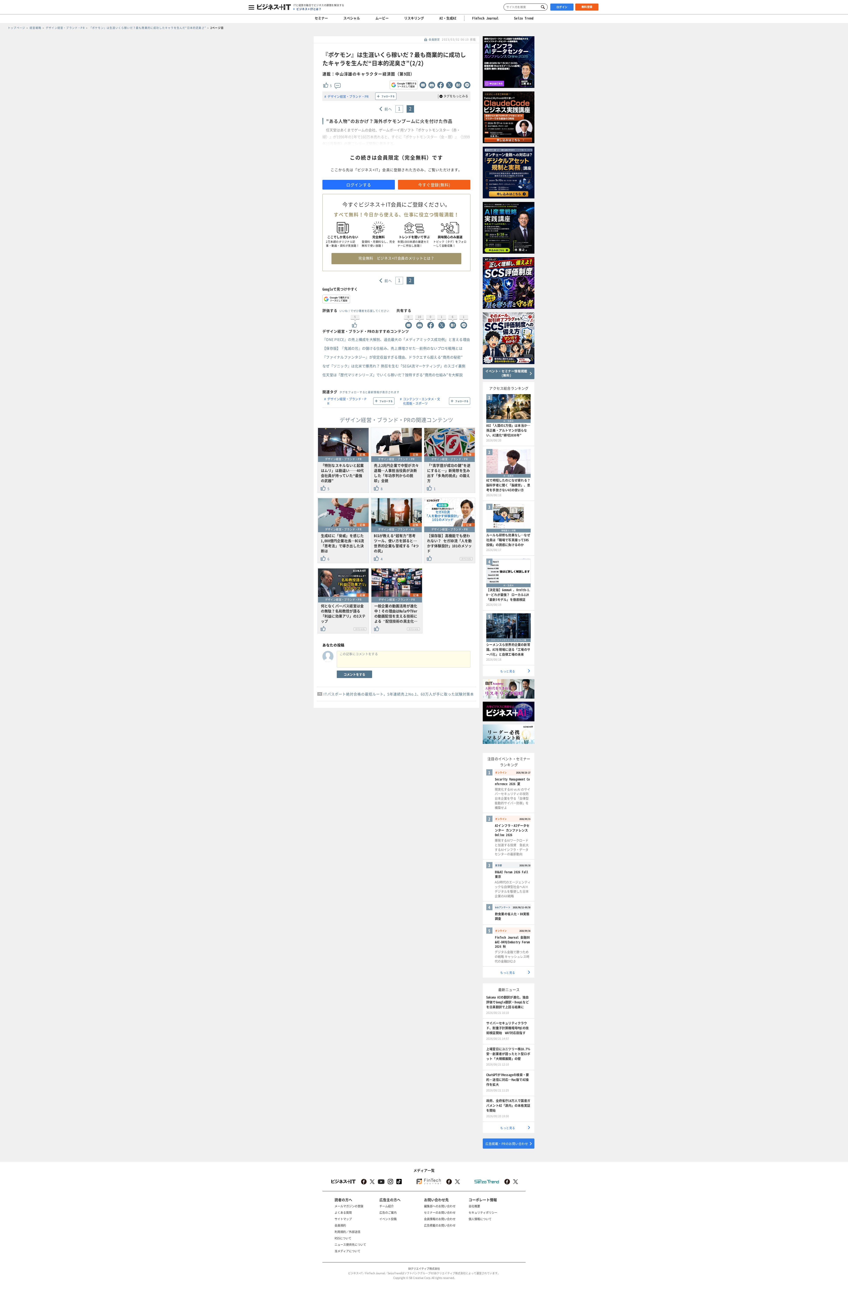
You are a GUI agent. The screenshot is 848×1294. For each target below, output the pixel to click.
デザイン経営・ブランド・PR (348, 96)
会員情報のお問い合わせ (440, 1219)
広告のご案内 (388, 1212)
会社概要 (474, 1206)
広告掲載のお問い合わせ (440, 1225)
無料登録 (586, 7)
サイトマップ (343, 1219)
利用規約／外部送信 (347, 1231)
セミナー (321, 18)
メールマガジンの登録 (349, 1206)
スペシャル (351, 18)
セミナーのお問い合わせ (440, 1212)
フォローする (388, 96)
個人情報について (480, 1219)
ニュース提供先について (350, 1244)
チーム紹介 (386, 1206)
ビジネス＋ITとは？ (308, 9)
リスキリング (414, 18)
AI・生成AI (447, 18)
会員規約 (340, 1225)
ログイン (562, 7)
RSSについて (343, 1238)
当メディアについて (347, 1251)
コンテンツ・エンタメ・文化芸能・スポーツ (421, 401)
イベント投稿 (388, 1219)
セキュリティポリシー (483, 1212)
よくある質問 (343, 1212)
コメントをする (354, 674)
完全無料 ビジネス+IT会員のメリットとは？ (396, 258)
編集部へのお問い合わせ (440, 1206)
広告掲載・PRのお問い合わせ (506, 1143)
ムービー (382, 18)
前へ (388, 109)
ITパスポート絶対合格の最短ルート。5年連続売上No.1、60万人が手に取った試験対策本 (399, 694)
